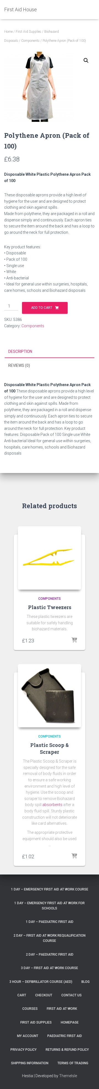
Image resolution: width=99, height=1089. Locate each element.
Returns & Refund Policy (67, 1050)
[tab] (49, 351)
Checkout (43, 995)
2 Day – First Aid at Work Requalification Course (49, 938)
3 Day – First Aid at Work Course (49, 968)
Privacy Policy (23, 1050)
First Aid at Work (62, 1009)
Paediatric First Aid (64, 1036)
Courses (30, 1009)
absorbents (52, 804)
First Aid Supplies (28, 32)
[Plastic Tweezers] (49, 558)
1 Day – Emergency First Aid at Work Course (49, 889)
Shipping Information (29, 1063)
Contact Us (71, 995)
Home (8, 32)
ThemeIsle (68, 1076)
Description (20, 351)
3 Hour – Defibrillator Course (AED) (40, 982)
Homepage (70, 1022)
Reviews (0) (19, 365)
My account (27, 1036)
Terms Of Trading (72, 1063)
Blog (85, 982)
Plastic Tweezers (49, 607)
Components (30, 41)
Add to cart (41, 308)
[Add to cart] (74, 640)
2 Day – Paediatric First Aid (49, 954)
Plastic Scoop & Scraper (49, 748)
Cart (21, 995)
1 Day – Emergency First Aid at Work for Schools (49, 905)
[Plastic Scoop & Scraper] (49, 695)
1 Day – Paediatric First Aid (49, 922)
